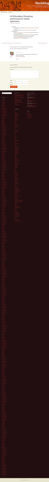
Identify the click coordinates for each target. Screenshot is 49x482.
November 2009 (4, 398)
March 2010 (3, 392)
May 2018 (3, 246)
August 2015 (3, 295)
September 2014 (4, 312)
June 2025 (3, 120)
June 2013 (3, 334)
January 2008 (4, 431)
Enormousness (17, 143)
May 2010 (3, 389)
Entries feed (29, 114)
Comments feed (29, 115)
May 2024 (3, 139)
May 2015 (3, 300)
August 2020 (3, 206)
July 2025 (3, 118)
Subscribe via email (4, 12)
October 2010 (4, 382)
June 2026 (3, 102)
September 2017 (4, 258)
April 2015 (3, 301)
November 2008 (4, 416)
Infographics (16, 164)
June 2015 (3, 298)
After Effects (16, 119)
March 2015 (3, 303)
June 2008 (3, 423)
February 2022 (4, 179)
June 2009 (3, 405)
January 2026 (4, 109)
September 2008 (4, 419)
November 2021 (4, 184)
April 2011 (3, 373)
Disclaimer (10, 12)
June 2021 (3, 191)
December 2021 (4, 182)
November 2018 (4, 237)
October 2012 (4, 346)
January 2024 (4, 145)
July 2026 (3, 100)
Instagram (16, 167)
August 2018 (3, 242)
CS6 (15, 136)
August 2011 (3, 367)
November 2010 (4, 380)
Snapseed (16, 203)
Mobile (16, 176)
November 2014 (4, 309)
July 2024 (3, 136)
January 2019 (4, 234)
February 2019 (4, 233)
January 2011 (4, 377)
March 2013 (3, 338)
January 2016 (4, 288)
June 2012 (3, 352)
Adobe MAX (16, 115)
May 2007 (3, 443)
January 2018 (4, 252)
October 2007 (4, 435)
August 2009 (3, 402)
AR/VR (15, 122)
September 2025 (4, 115)
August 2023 (3, 152)
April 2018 (3, 248)
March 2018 (3, 249)
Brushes (16, 127)
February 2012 (4, 358)
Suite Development (17, 207)
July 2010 (3, 386)
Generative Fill (17, 148)
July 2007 (3, 440)
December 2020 (4, 200)
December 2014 (4, 307)
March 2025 (3, 124)
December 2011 (4, 361)
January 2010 (4, 395)
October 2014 (4, 310)
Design (16, 139)
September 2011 (4, 365)
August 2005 (3, 474)
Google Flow (16, 149)
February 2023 (4, 161)
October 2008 (4, 417)
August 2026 (3, 99)
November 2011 (4, 362)
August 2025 (3, 117)
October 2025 (4, 114)
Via (21, 33)
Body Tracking (17, 125)
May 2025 (3, 121)
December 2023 (4, 146)
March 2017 (3, 267)
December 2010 (4, 379)
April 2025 (3, 123)
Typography (16, 212)
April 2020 (3, 212)
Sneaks (16, 204)
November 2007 (4, 434)
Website (11, 84)
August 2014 (3, 313)
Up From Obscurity (17, 215)
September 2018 (4, 240)
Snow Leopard (17, 206)
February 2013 (4, 340)
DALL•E (16, 137)
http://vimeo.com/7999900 (20, 56)
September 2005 (4, 472)
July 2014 (3, 315)
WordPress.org (29, 117)
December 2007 (4, 432)
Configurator (16, 130)
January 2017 (4, 270)
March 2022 (3, 178)
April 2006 (3, 462)
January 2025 (4, 127)
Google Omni (16, 151)
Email (11, 82)
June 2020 (3, 209)
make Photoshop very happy (27, 30)
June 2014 (3, 316)
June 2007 (3, 441)
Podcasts (16, 194)
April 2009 (3, 408)
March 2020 (3, 213)
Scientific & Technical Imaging (19, 200)
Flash (15, 145)
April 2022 (3, 176)
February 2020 (4, 215)
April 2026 (3, 105)
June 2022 (3, 173)
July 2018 (3, 243)
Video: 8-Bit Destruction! (43, 43)
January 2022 (4, 181)
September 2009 (4, 401)
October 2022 (4, 167)
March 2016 (3, 285)
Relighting (16, 197)
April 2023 (3, 158)
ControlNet (16, 131)
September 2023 (4, 151)
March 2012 (3, 356)
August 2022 (3, 170)
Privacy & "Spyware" (17, 195)
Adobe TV (16, 118)
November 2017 (4, 255)
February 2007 (4, 447)
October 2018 (4, 239)
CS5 (15, 134)
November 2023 (4, 148)
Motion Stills (16, 177)
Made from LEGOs (21, 38)
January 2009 (4, 413)
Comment (12, 69)
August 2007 (3, 438)
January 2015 (4, 306)
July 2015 (3, 297)
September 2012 (4, 347)
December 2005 (4, 468)
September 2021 (4, 187)
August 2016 (3, 277)
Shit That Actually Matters (18, 201)
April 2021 (3, 194)
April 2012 (3, 355)
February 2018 (4, 251)
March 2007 (3, 446)
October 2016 (4, 274)
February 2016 (4, 286)
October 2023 (4, 149)
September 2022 (4, 169)
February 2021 (4, 197)
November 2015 (4, 291)
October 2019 (4, 221)
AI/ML (15, 121)
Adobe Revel (16, 116)
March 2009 (3, 410)
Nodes (15, 185)
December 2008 (4, 414)
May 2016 (3, 282)
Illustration (16, 161)
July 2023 (3, 154)
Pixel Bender (16, 192)
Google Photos (17, 152)
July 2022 (3, 172)
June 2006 (3, 459)
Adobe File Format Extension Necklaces (27, 34)
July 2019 (3, 225)
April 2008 (3, 426)
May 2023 (3, 157)
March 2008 (3, 428)
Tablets (16, 209)
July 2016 (3, 279)
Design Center (17, 140)
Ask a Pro (16, 124)
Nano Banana (16, 182)
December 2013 (4, 325)
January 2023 (4, 163)
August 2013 (3, 331)
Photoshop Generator (18, 189)
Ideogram (16, 158)
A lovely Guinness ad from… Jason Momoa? (31, 98)
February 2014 (4, 322)
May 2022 (3, 175)
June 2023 (3, 155)
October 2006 (4, 453)
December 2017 (4, 254)
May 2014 (3, 318)
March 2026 (3, 106)
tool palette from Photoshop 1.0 (22, 32)
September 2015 (4, 294)
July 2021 (3, 190)
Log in (28, 112)
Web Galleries (17, 219)
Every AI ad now (17, 104)
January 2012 (4, 359)
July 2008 (3, 422)
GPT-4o (16, 155)
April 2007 (3, 444)
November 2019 (4, 219)
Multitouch (16, 180)
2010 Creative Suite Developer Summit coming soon (11, 43)
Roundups (16, 198)
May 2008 (3, 425)
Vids (15, 218)
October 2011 (4, 364)
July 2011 (3, 368)
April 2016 (3, 283)
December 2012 (4, 343)
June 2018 (3, 245)
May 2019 (3, 228)
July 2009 (3, 404)
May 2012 (3, 353)
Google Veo (16, 154)
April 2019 (3, 230)
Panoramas (16, 186)
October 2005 (4, 471)
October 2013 (4, 328)
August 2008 (3, 420)
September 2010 (4, 383)
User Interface (17, 216)
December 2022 (4, 164)
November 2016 (4, 273)
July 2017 (3, 261)
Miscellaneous (17, 174)
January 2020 (4, 216)
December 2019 (4, 218)
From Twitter (18, 23)
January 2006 (4, 466)
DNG (15, 142)
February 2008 (4, 429)
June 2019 (3, 227)
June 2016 (3, 280)
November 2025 (4, 112)
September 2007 (4, 437)
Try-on (15, 210)
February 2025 (4, 126)
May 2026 (3, 103)
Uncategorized (17, 213)
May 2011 (3, 371)
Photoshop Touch (17, 191)
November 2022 (4, 166)
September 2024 (4, 133)
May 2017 (3, 264)
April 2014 (3, 319)
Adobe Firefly (16, 113)
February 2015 (4, 304)
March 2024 (3, 142)
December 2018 (4, 236)
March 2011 (3, 374)
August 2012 (3, 349)
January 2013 (4, 341)
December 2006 (4, 450)
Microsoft (16, 173)
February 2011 (4, 376)
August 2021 (3, 188)
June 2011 (3, 370)
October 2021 (4, 185)
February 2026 (4, 108)
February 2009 (4, 411)
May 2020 (3, 210)
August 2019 (3, 224)
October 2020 (4, 203)
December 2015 (4, 289)
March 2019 (3, 231)
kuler (15, 170)
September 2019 (4, 222)
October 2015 (4, 292)
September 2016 (4, 276)
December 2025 (4, 111)
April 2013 (3, 337)
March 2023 (3, 160)
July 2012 (3, 350)
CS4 (15, 133)
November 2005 (4, 469)
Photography (16, 188)
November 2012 (4, 344)
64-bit (15, 112)
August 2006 (3, 456)
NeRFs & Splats (17, 183)
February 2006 (4, 465)
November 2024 (4, 130)
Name (11, 80)
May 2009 (3, 407)
